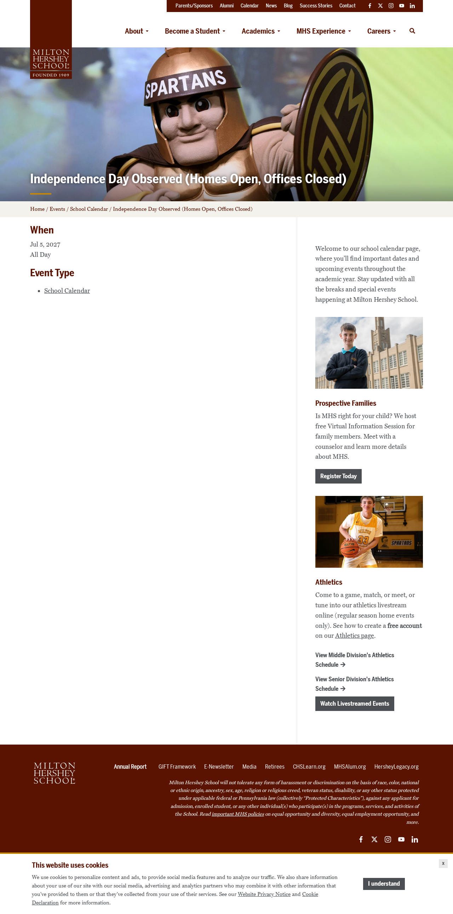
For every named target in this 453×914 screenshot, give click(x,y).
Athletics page (354, 636)
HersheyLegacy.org (396, 766)
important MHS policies (238, 814)
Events (57, 209)
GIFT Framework (177, 766)
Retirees (275, 766)
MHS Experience (321, 31)
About (134, 31)
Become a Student (192, 31)
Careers (378, 31)
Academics (258, 31)
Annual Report (130, 766)
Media (249, 766)
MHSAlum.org (350, 766)
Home (37, 209)
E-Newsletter (219, 766)
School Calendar (89, 209)
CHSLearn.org (309, 766)
